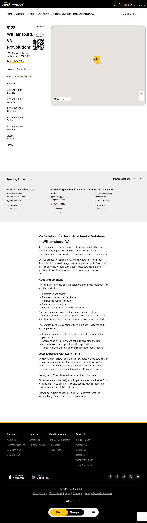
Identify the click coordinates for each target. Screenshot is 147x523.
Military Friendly (38, 445)
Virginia (31, 14)
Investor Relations (16, 445)
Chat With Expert (85, 460)
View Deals (54, 445)
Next (140, 179)
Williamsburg (43, 14)
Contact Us (81, 445)
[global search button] (115, 5)
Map (56, 99)
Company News (14, 450)
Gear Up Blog (13, 455)
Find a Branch (83, 440)
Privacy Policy (40, 494)
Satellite (65, 99)
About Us (11, 440)
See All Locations (129, 14)
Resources (81, 455)
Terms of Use (55, 494)
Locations (20, 14)
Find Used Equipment (59, 440)
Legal (67, 494)
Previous (135, 179)
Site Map (77, 494)
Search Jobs (36, 440)
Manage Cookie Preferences (98, 493)
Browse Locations (121, 179)
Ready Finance (56, 450)
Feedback (81, 450)
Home (9, 14)
